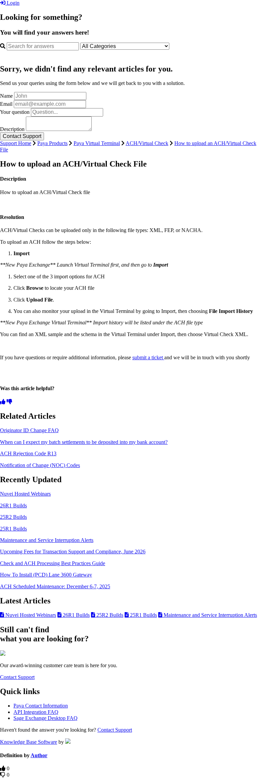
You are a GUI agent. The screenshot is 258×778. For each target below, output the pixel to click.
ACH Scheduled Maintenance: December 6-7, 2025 (55, 586)
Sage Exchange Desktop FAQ (45, 718)
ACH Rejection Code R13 (28, 453)
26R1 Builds (13, 505)
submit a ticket (148, 357)
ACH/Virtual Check (147, 143)
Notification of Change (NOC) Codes (40, 465)
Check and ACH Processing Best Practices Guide (52, 563)
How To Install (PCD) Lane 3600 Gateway (46, 575)
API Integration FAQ (35, 712)
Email (6, 104)
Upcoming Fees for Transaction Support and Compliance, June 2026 (72, 551)
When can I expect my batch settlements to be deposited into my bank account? (84, 442)
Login (12, 3)
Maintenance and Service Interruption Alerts (46, 540)
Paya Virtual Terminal (97, 143)
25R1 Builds (13, 529)
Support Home (15, 143)
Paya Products (52, 143)
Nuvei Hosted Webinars (25, 494)
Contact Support (17, 677)
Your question (15, 112)
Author (39, 755)
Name (6, 96)
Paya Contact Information (40, 705)
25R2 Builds (13, 517)
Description (12, 129)
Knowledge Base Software (28, 742)
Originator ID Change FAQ (29, 430)
